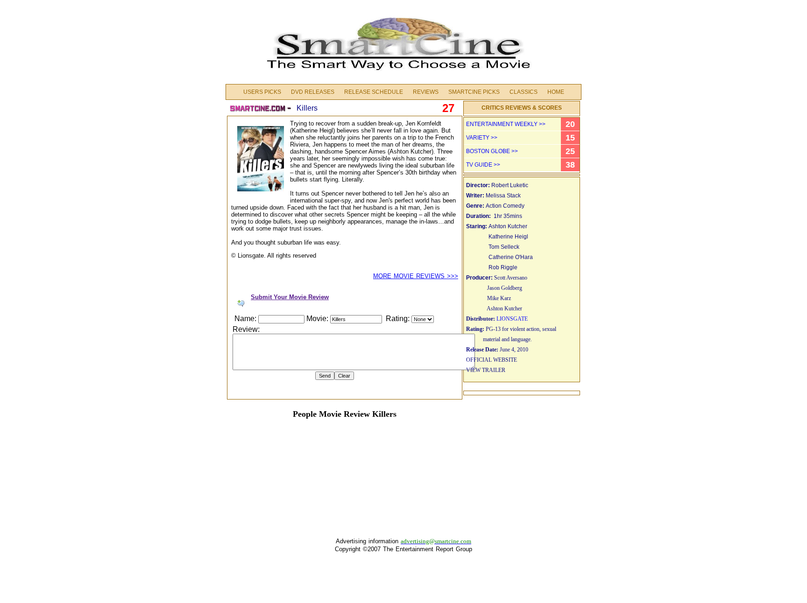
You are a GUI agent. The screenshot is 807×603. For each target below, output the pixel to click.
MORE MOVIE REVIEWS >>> (415, 276)
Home (555, 92)
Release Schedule (373, 92)
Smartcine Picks (474, 92)
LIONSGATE (512, 319)
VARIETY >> (481, 137)
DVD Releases (312, 92)
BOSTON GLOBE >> (492, 151)
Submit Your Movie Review (290, 297)
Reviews (426, 92)
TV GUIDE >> (483, 164)
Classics (524, 92)
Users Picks (262, 92)
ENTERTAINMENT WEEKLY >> (505, 124)
